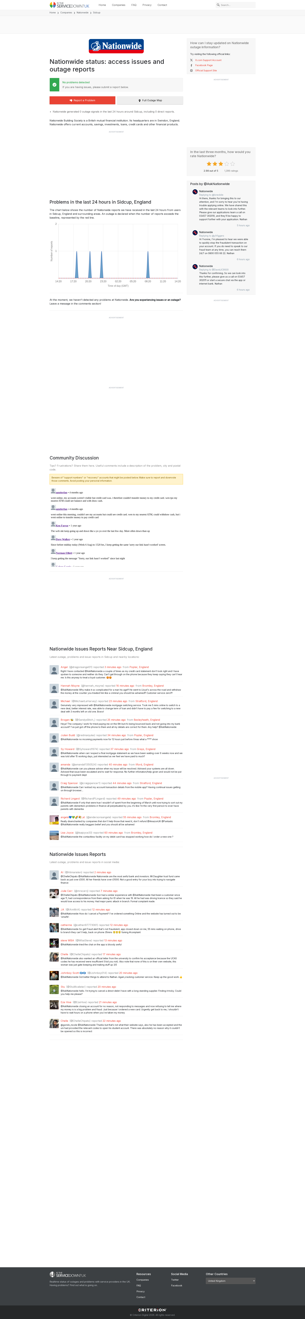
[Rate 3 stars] (221, 163)
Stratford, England (146, 701)
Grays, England (146, 749)
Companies (118, 5)
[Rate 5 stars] (233, 163)
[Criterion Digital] (152, 1310)
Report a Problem (84, 100)
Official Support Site (206, 70)
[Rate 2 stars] (215, 163)
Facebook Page (204, 65)
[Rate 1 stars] (209, 163)
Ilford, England (144, 764)
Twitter (175, 1279)
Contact (162, 5)
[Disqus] (116, 527)
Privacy (147, 5)
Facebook (176, 1285)
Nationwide (82, 12)
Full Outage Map (152, 100)
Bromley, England (153, 685)
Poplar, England (139, 667)
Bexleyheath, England (147, 719)
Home (102, 5)
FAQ (133, 5)
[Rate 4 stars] (227, 163)
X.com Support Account (208, 60)
